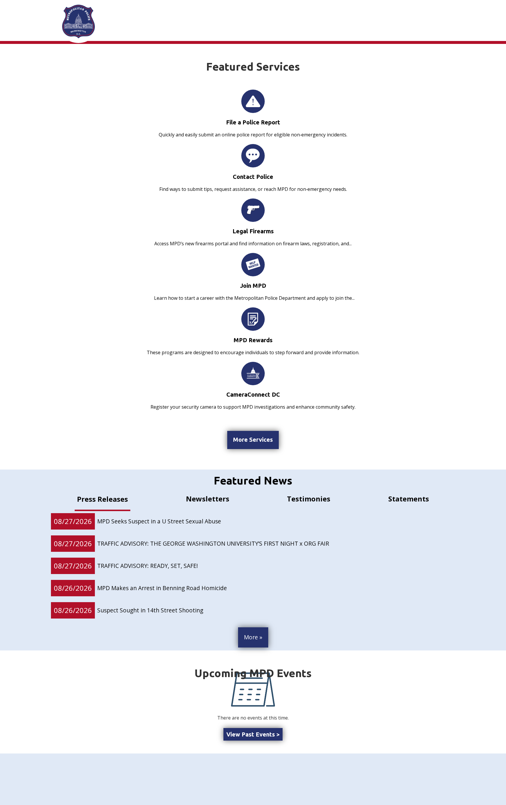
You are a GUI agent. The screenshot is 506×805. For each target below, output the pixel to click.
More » (253, 637)
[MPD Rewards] (253, 319)
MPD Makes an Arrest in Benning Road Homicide (162, 588)
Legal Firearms (253, 231)
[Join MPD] (253, 264)
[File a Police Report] (253, 101)
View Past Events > (253, 734)
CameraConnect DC (253, 394)
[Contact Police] (253, 155)
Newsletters (207, 498)
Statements (408, 498)
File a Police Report (253, 122)
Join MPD (253, 285)
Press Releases (102, 499)
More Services (253, 439)
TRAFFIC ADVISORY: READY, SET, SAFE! (147, 566)
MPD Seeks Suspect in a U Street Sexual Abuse (159, 521)
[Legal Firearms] (253, 209)
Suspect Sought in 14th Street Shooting (151, 610)
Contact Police (253, 176)
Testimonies (308, 498)
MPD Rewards (253, 340)
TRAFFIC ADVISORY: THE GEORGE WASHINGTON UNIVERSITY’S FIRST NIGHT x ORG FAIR (213, 543)
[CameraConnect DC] (253, 373)
